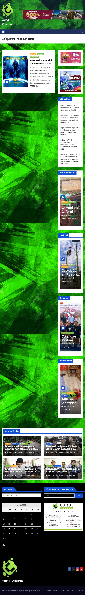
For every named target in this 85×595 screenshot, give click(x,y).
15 (32, 524)
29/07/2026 (67, 344)
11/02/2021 (36, 67)
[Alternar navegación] (42, 31)
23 (37, 529)
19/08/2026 (67, 278)
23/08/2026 (10, 452)
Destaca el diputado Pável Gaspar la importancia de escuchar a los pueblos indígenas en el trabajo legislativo (70, 159)
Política (70, 390)
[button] (82, 32)
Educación (65, 264)
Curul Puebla (12, 581)
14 (26, 524)
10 (4, 524)
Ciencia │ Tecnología (77, 590)
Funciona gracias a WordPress (11, 590)
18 (9, 529)
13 (20, 524)
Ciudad (64, 333)
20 (20, 529)
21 (26, 529)
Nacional (73, 264)
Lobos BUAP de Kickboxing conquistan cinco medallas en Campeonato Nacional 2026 (69, 144)
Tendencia (40, 54)
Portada (32, 54)
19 (15, 529)
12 (15, 524)
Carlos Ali (47, 67)
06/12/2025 (67, 403)
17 (4, 529)
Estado (8, 443)
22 (32, 529)
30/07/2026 (67, 215)
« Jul (3, 545)
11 (9, 524)
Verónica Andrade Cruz (68, 220)
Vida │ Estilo (34, 56)
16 (37, 524)
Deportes (71, 333)
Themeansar (36, 590)
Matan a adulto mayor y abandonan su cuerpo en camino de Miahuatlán (69, 108)
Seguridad (15, 443)
